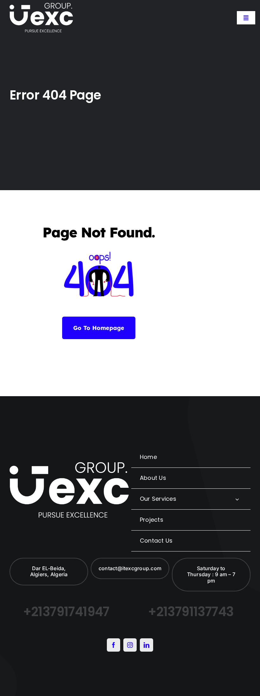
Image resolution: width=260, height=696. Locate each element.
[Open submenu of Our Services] (237, 499)
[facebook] (113, 645)
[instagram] (130, 645)
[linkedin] (146, 645)
